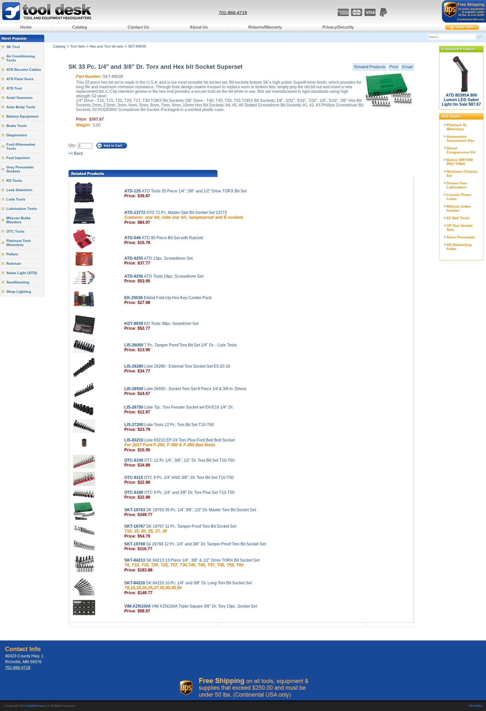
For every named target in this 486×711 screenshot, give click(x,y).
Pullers (12, 254)
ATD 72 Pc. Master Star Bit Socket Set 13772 (183, 217)
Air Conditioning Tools (20, 58)
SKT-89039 (137, 46)
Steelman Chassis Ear (462, 173)
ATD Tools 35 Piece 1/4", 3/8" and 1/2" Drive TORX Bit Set (185, 193)
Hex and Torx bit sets (106, 46)
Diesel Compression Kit (461, 150)
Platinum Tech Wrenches (18, 243)
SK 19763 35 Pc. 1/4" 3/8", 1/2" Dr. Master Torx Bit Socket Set (190, 512)
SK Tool (13, 47)
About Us (199, 27)
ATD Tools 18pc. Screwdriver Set (163, 278)
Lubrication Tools (21, 209)
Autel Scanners (19, 98)
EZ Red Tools (458, 218)
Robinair (13, 263)
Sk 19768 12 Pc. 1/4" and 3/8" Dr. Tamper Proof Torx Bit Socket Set (195, 546)
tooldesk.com (35, 705)
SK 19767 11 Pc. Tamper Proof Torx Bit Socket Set (180, 531)
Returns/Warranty (265, 27)
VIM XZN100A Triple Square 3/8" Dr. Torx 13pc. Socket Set (190, 608)
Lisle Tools (15, 199)
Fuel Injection (18, 158)
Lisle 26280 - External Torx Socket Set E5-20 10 (177, 368)
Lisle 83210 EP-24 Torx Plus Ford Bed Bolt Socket (179, 445)
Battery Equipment (22, 116)
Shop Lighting (18, 292)
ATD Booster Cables (23, 70)
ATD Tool (14, 88)
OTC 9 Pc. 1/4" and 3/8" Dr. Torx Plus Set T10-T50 (179, 495)
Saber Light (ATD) (21, 273)
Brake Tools (16, 126)
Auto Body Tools (20, 107)
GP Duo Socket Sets (460, 228)
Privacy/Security (338, 27)
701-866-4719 (233, 12)
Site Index (475, 705)
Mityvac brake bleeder (459, 208)
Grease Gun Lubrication (457, 185)
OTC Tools (15, 231)
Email (407, 67)
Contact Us (138, 27)
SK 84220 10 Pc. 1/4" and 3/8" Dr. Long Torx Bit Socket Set (188, 588)
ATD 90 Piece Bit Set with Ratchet (163, 240)
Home (26, 27)
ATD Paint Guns (20, 79)
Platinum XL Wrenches (457, 127)
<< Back (75, 153)
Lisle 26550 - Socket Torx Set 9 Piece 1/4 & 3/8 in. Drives (185, 391)
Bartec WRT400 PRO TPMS (460, 162)
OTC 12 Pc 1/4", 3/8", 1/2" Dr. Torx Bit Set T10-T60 (179, 463)
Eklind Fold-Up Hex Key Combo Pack (168, 300)
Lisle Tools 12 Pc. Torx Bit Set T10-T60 (169, 427)
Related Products (369, 67)
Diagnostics (16, 135)
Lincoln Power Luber (459, 197)
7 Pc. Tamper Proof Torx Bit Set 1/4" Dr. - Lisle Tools (180, 347)
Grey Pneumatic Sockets (20, 169)
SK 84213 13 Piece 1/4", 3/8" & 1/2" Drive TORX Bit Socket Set (191, 565)
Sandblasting (17, 282)
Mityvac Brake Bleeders (18, 220)
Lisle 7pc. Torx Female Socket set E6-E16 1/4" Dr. (178, 409)
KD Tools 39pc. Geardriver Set (161, 326)
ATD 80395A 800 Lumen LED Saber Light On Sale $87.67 (461, 99)
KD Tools (14, 181)
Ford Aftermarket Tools (20, 146)
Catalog (79, 27)
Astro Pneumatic (461, 237)
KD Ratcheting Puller (459, 247)
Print (394, 67)
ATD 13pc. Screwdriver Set (158, 260)
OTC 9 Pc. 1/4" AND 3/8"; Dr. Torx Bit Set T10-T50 (179, 480)
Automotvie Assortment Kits (460, 139)
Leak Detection (19, 190)
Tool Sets (77, 46)
